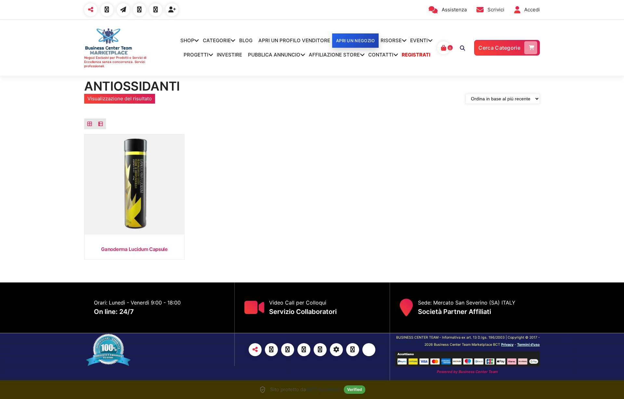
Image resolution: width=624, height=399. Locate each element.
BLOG (246, 40)
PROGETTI (196, 55)
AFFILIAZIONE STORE (334, 55)
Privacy (507, 345)
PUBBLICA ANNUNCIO (274, 55)
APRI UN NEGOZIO (355, 40)
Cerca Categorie (499, 47)
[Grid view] (89, 124)
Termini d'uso (528, 345)
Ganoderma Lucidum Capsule (134, 249)
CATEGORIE (217, 40)
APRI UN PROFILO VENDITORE (294, 40)
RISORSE (391, 40)
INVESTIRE (229, 55)
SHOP (187, 40)
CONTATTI (380, 55)
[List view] (100, 124)
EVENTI (419, 40)
